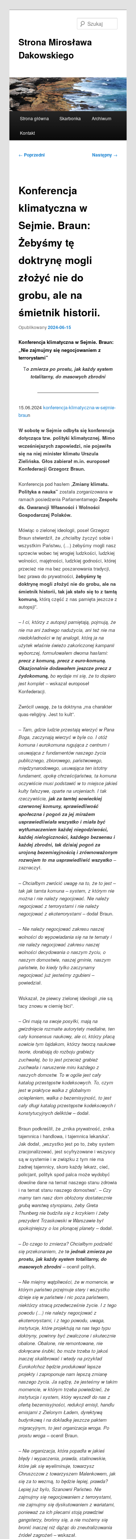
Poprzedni (31, 154)
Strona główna (34, 118)
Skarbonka (70, 118)
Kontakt (27, 133)
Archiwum (101, 118)
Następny (105, 154)
